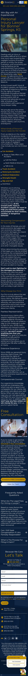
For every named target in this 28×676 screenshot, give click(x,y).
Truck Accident (8, 169)
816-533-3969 (19, 6)
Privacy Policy (20, 599)
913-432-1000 (8, 6)
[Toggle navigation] (25, 2)
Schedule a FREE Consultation (13, 479)
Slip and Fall (7, 181)
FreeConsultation (27, 405)
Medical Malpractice (10, 175)
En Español (21, 2)
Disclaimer (8, 599)
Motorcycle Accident (11, 172)
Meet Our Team (13, 484)
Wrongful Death (9, 178)
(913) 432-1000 (8, 621)
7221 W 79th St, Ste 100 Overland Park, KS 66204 (12, 617)
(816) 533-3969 (8, 631)
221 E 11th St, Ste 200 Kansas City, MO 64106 (11, 627)
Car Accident (7, 151)
